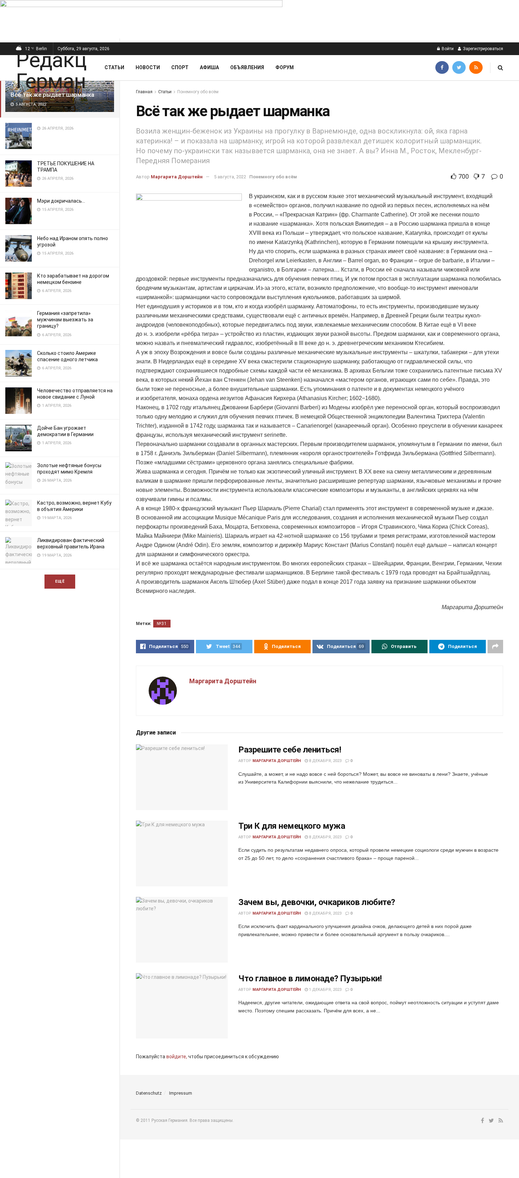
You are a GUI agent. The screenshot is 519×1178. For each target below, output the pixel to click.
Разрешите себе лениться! (289, 750)
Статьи (114, 67)
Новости (148, 67)
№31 (162, 623)
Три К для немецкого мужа (291, 826)
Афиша (209, 67)
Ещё (60, 581)
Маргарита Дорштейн (177, 176)
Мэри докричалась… (61, 201)
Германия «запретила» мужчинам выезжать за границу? (65, 319)
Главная (144, 91)
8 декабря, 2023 (324, 760)
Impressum (180, 1093)
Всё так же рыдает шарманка (52, 94)
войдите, (176, 1056)
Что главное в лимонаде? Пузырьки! (310, 978)
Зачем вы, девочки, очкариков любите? (316, 902)
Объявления (247, 67)
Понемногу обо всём (198, 91)
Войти (447, 48)
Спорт (180, 67)
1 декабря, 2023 (324, 989)
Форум (284, 67)
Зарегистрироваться (482, 48)
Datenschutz (149, 1093)
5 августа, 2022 (230, 176)
